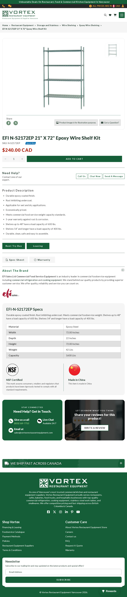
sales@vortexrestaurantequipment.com (33, 432)
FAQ (67, 541)
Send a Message (114, 176)
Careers (69, 532)
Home (5, 25)
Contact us (70, 536)
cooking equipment (52, 280)
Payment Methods (11, 536)
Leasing (38, 246)
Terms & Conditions (12, 550)
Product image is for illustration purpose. (77, 122)
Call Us (82, 176)
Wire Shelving (69, 25)
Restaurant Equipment (22, 25)
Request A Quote (74, 545)
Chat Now (95, 176)
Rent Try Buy (14, 246)
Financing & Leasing (11, 527)
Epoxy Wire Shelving (89, 25)
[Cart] (115, 15)
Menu (122, 15)
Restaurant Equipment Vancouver (65, 592)
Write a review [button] (94, 427)
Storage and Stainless (48, 25)
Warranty (43, 259)
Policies (6, 541)
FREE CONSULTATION (10, 6)
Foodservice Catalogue (13, 532)
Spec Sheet (16, 259)
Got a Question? (111, 122)
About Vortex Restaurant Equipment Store (86, 527)
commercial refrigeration (25, 280)
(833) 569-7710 (3, 6)
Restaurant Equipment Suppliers (18, 545)
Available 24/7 (49, 423)
